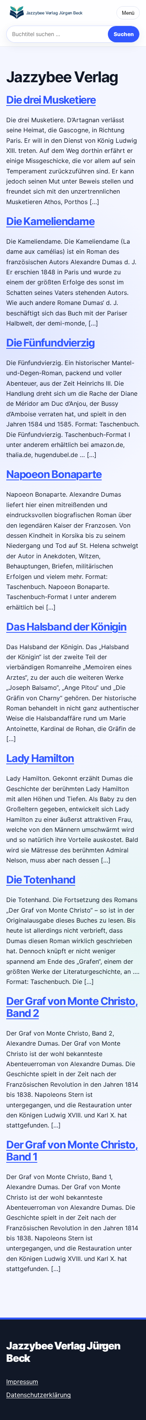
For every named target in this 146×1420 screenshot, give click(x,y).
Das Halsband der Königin (66, 626)
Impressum (22, 1381)
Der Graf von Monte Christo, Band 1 (72, 1150)
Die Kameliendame (50, 221)
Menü (128, 13)
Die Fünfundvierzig (50, 342)
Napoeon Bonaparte (54, 474)
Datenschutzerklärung (38, 1395)
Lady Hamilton (40, 758)
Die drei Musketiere (51, 100)
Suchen (124, 34)
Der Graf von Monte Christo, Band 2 (72, 1007)
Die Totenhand (40, 879)
